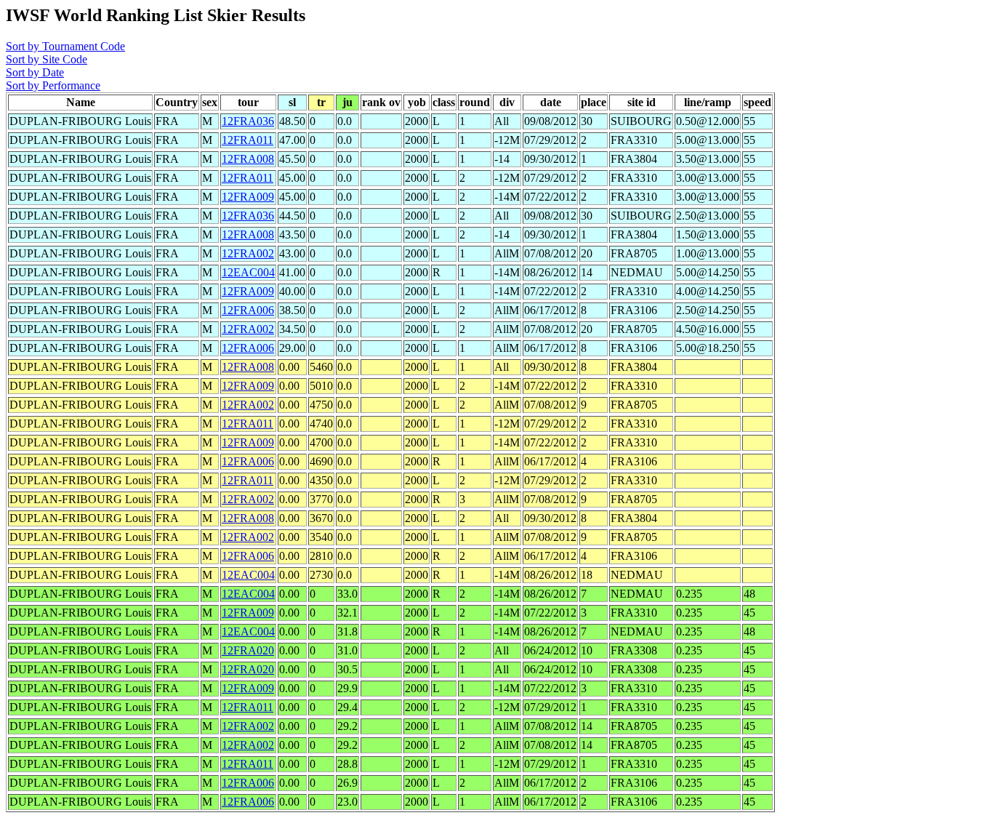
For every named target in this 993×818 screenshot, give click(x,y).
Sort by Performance (53, 85)
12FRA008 (248, 159)
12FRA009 (248, 197)
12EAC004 (248, 272)
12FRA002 (248, 253)
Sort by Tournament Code (65, 46)
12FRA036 (248, 121)
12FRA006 (248, 310)
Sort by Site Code (46, 59)
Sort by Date (35, 72)
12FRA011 (247, 140)
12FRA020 (248, 650)
